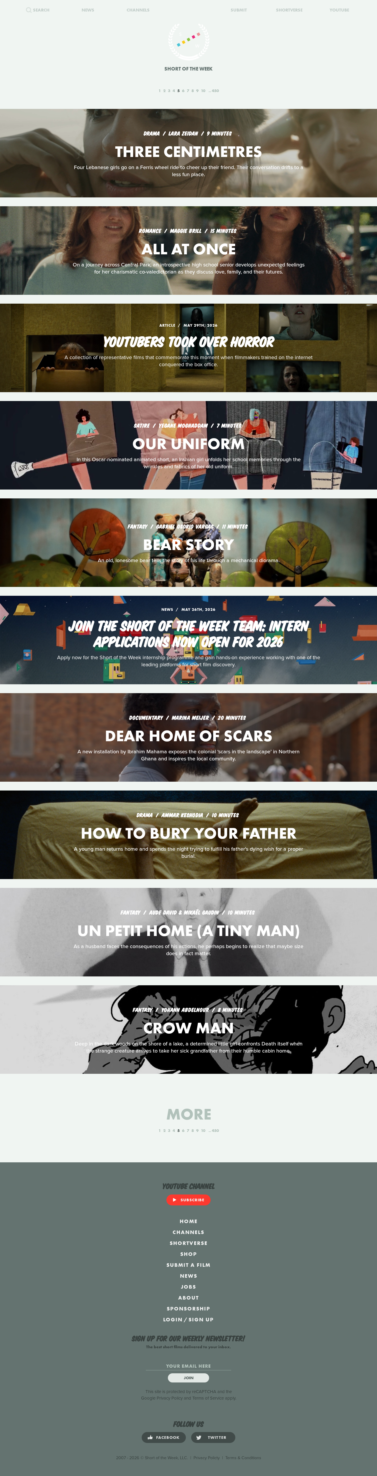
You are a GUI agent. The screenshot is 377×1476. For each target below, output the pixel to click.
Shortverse (189, 1243)
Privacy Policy (170, 1398)
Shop (188, 1254)
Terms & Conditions (243, 1457)
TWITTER (217, 1437)
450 (215, 90)
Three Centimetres (188, 151)
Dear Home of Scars (188, 736)
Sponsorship (188, 1308)
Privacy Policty (207, 1457)
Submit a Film (188, 1264)
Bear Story (188, 544)
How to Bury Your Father (189, 833)
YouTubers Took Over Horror (188, 340)
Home (189, 1221)
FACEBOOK (168, 1437)
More (188, 1114)
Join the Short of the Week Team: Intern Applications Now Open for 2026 (189, 633)
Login (173, 1319)
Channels (188, 1232)
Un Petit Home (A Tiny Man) (188, 930)
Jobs (188, 1286)
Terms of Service (208, 1398)
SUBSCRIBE (192, 1199)
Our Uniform (188, 443)
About (188, 1297)
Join (189, 1377)
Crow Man (188, 1028)
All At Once (188, 249)
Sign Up (201, 1319)
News (188, 1275)
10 (203, 90)
